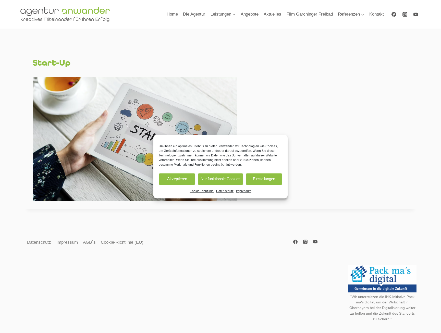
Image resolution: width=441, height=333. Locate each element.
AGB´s (89, 242)
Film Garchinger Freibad (310, 14)
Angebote (250, 14)
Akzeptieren (177, 179)
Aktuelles (272, 14)
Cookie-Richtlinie (202, 191)
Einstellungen (264, 179)
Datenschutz (225, 191)
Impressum (243, 191)
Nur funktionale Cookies (220, 179)
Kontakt (376, 14)
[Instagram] (405, 14)
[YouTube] (416, 14)
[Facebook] (394, 14)
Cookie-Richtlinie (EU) (122, 242)
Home (172, 14)
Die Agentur (194, 14)
